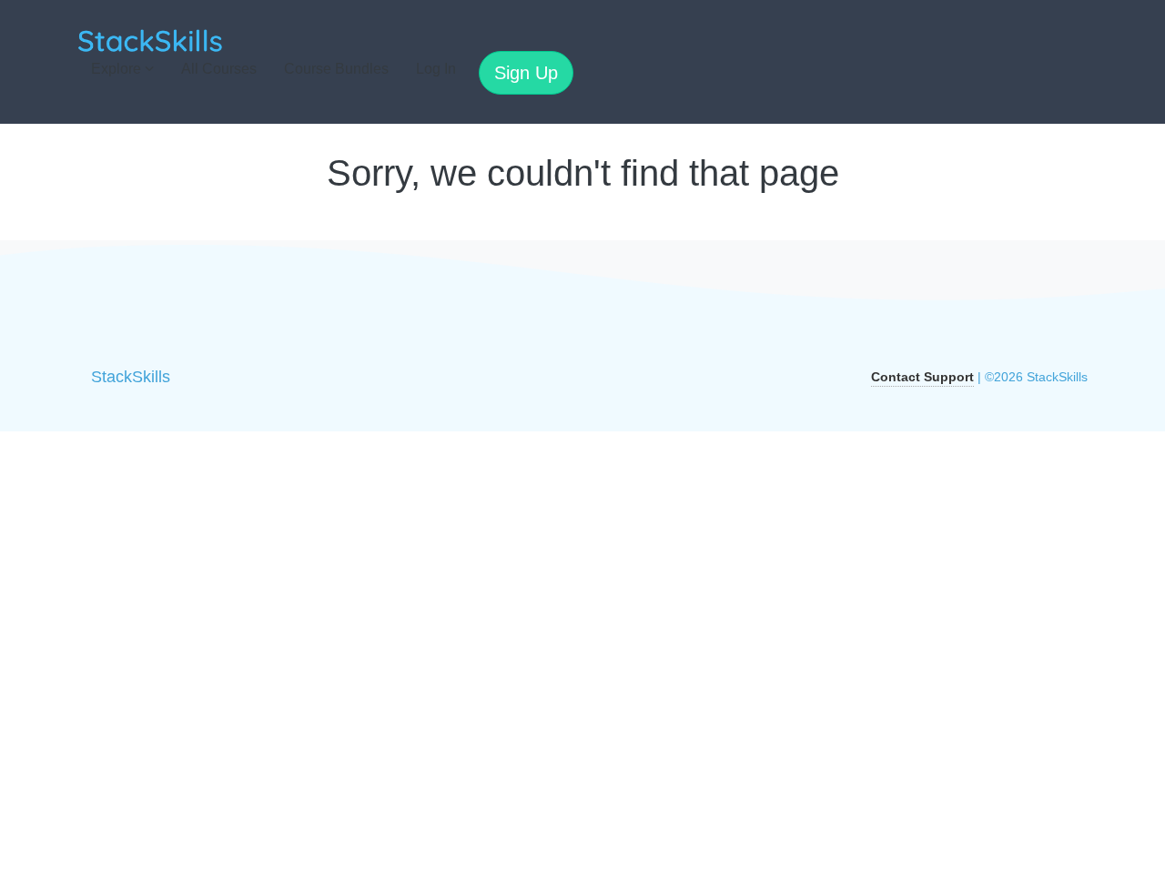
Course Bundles (336, 68)
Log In (436, 68)
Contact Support (922, 376)
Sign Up (526, 73)
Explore (118, 68)
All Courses (219, 68)
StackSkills (130, 377)
